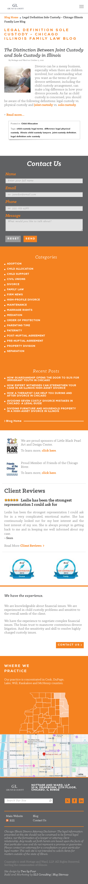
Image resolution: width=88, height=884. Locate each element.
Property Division (21, 346)
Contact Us (44, 164)
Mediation (14, 315)
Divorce (13, 284)
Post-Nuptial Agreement (26, 336)
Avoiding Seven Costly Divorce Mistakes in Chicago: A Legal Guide (40, 402)
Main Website (14, 816)
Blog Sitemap (60, 874)
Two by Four (28, 871)
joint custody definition (64, 132)
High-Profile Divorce (23, 300)
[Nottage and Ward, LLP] (15, 6)
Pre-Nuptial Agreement (25, 341)
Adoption (14, 264)
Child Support (18, 274)
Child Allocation (29, 123)
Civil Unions (16, 279)
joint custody (43, 105)
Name (10, 174)
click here (49, 450)
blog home (11, 17)
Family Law (15, 289)
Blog (35, 816)
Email (10, 188)
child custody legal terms (30, 129)
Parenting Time (18, 325)
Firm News (15, 295)
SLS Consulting (42, 874)
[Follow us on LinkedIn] (81, 800)
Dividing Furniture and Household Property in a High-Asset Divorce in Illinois (41, 410)
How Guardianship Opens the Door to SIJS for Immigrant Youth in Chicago (43, 379)
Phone (11, 202)
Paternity (14, 331)
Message (13, 216)
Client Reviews (31, 546)
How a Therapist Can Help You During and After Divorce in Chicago (39, 394)
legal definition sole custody (25, 136)
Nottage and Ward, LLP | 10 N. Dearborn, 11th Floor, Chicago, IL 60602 (44, 755)
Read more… (15, 115)
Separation (15, 351)
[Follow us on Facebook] (74, 800)
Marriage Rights (19, 310)
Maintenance (17, 305)
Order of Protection (23, 320)
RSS (12, 820)
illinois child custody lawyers (35, 132)
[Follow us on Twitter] (67, 800)
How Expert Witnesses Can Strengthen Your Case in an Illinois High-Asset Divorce (41, 386)
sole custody (67, 105)
